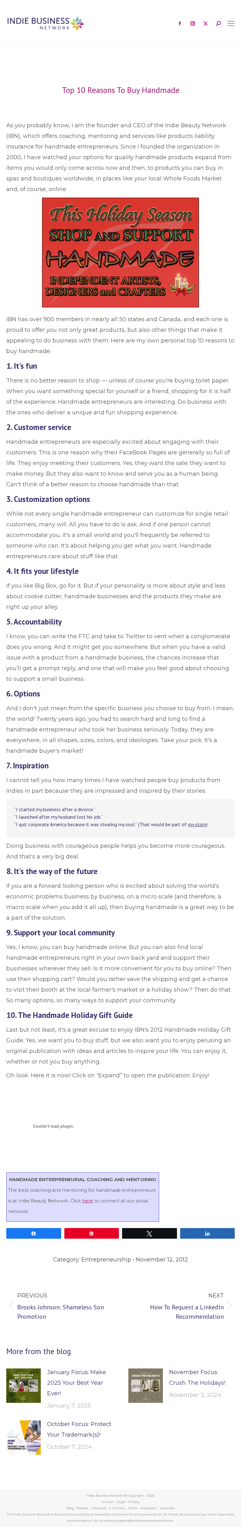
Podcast (82, 1508)
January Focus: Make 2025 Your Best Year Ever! (76, 1383)
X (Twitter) (117, 1508)
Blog (70, 1508)
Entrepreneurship (106, 1259)
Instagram (148, 1508)
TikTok (132, 1508)
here (87, 1201)
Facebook (98, 1508)
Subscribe (167, 1508)
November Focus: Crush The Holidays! (197, 1377)
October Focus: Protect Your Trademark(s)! (79, 1429)
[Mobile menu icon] (231, 23)
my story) (197, 824)
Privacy (133, 1502)
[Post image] (23, 1385)
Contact (108, 1502)
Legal (121, 1502)
